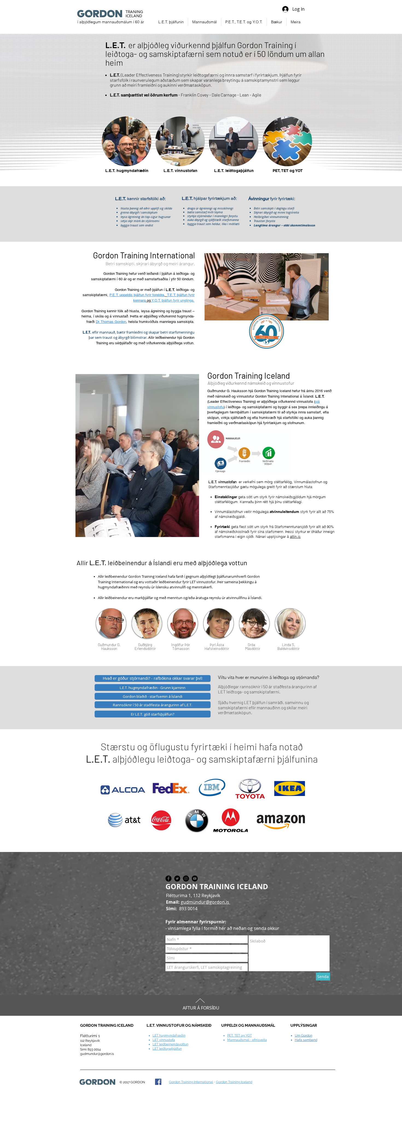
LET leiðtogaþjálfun (167, 1048)
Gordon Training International (191, 1082)
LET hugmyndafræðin (169, 1035)
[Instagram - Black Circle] (186, 879)
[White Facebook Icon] (324, 9)
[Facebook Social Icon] (158, 1082)
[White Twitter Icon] (315, 9)
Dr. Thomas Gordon (111, 322)
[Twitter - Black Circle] (177, 879)
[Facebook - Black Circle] (168, 879)
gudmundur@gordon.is (205, 902)
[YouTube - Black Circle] (195, 879)
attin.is (295, 536)
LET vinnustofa (164, 1040)
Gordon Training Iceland (234, 1082)
